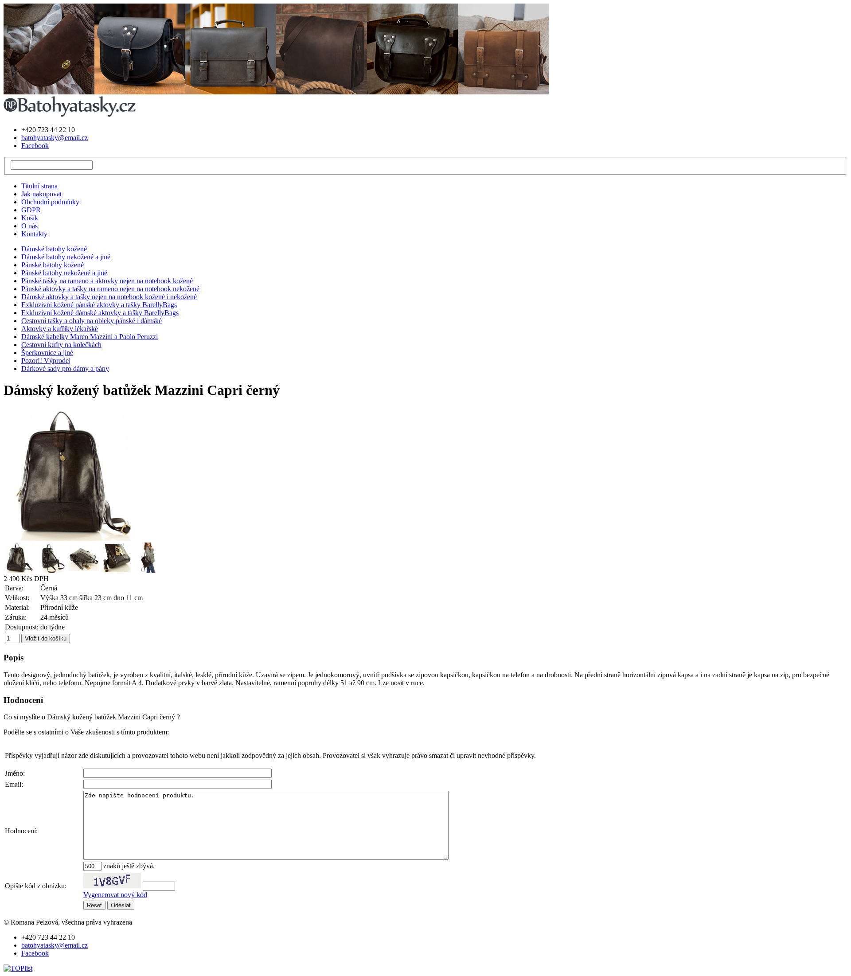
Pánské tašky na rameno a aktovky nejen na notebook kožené (107, 281)
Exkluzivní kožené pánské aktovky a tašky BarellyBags (99, 304)
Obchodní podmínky (50, 202)
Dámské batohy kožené (54, 249)
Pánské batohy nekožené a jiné (64, 273)
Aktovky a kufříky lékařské (59, 328)
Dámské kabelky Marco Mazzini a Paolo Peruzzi (89, 336)
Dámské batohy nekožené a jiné (65, 257)
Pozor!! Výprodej (45, 360)
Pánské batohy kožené (52, 265)
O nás (29, 226)
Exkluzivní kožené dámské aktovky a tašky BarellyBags (100, 312)
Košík (29, 218)
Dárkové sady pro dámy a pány (65, 368)
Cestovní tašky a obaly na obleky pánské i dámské (91, 320)
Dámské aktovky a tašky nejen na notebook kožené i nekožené (109, 297)
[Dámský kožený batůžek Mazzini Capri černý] (70, 538)
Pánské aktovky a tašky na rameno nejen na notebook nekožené (110, 289)
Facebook (35, 145)
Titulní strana (39, 186)
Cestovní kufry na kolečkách (61, 344)
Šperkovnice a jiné (47, 352)
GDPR (31, 210)
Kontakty (34, 234)
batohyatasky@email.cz (54, 137)
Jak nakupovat (41, 194)
